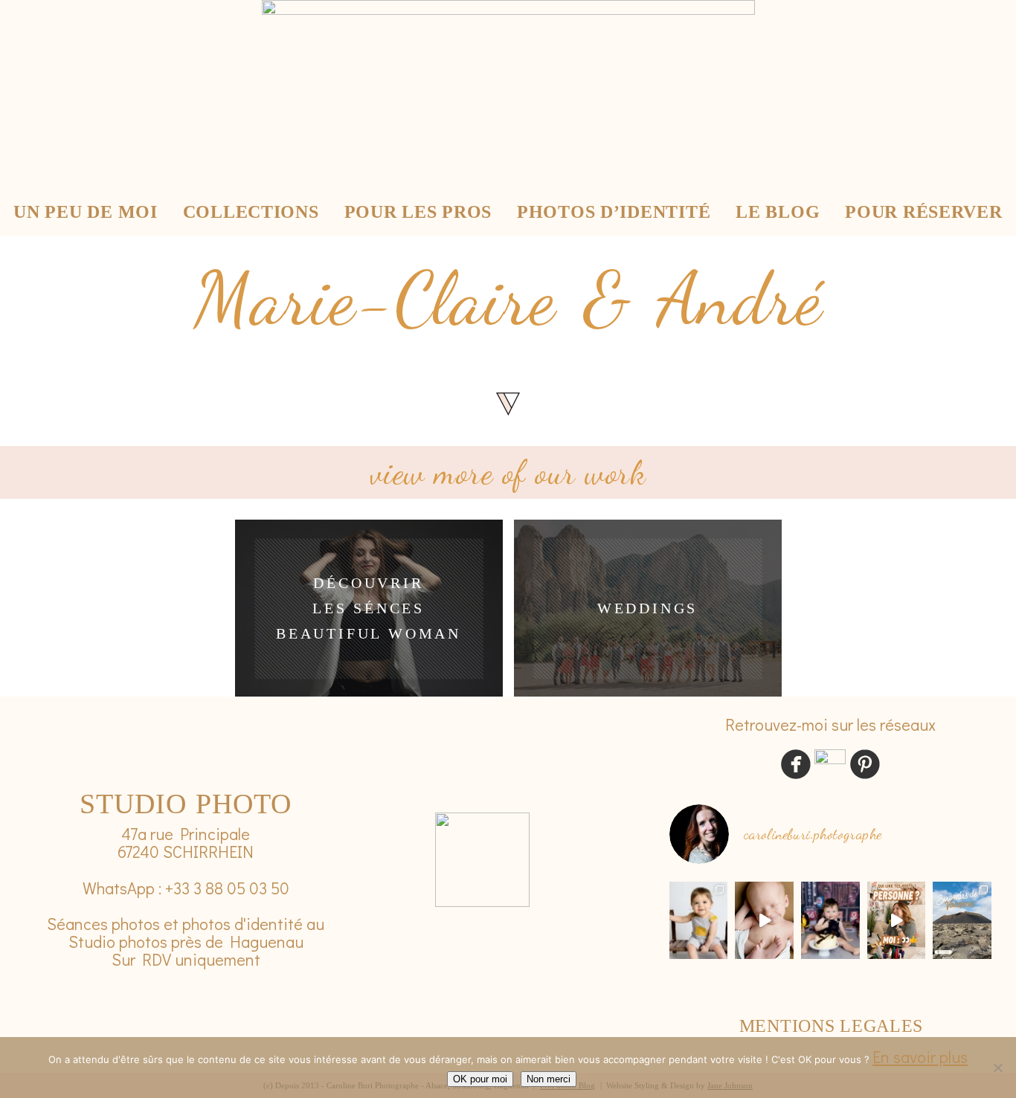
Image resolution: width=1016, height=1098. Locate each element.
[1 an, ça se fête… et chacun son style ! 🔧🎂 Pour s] (830, 921)
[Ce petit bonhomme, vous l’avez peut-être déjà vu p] (698, 921)
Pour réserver (923, 212)
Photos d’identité (613, 212)
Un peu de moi (85, 212)
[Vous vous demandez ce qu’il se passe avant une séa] (764, 921)
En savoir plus (920, 1057)
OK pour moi (480, 1079)
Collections (251, 212)
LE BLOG (778, 212)
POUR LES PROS (418, 212)
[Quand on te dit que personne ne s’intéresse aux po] (896, 921)
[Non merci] (997, 1067)
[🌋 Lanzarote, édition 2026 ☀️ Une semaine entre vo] (962, 921)
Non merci (548, 1079)
